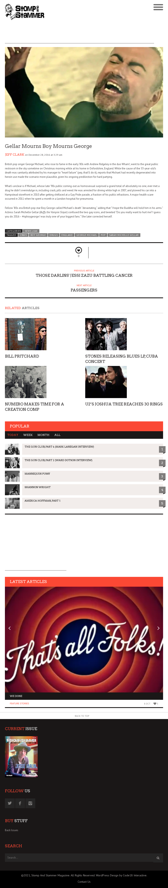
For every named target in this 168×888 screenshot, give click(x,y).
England (67, 235)
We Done (16, 696)
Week (28, 435)
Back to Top (82, 715)
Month (43, 435)
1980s (23, 235)
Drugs (54, 235)
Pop (103, 235)
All (57, 435)
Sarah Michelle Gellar (123, 235)
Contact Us (84, 881)
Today (12, 435)
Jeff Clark (14, 154)
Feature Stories (19, 703)
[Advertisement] (79, 34)
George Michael (86, 235)
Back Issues (11, 830)
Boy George (38, 235)
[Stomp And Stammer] (64, 12)
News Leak (31, 231)
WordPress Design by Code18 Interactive (121, 875)
